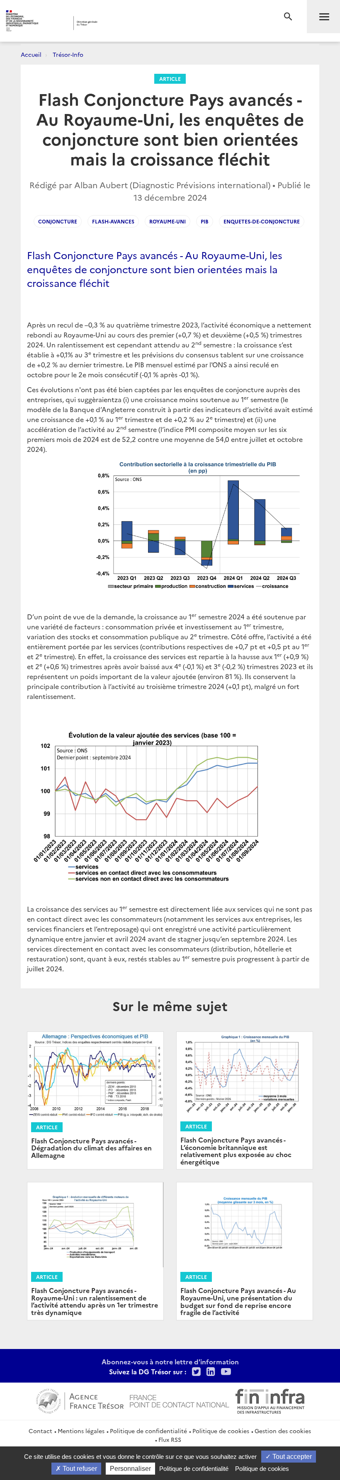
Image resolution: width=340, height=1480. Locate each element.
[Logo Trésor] (130, 23)
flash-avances (113, 221)
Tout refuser (79, 1468)
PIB (205, 221)
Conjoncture (57, 221)
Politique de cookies (220, 1431)
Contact (40, 1431)
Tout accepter (291, 1456)
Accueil (31, 54)
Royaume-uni (167, 221)
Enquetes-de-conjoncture (261, 221)
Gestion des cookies (283, 1431)
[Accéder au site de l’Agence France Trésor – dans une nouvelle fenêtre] (80, 1400)
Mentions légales (81, 1431)
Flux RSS (169, 1439)
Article (170, 78)
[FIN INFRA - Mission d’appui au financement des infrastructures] (270, 1400)
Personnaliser (130, 1468)
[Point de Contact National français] (179, 1400)
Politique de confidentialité (148, 1431)
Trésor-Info (68, 54)
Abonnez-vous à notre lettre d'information (170, 1361)
